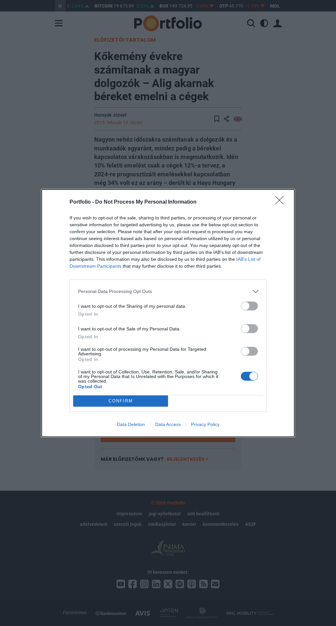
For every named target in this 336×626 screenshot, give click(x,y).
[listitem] (168, 291)
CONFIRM (121, 400)
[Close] (281, 202)
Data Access (168, 424)
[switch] (249, 306)
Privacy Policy (205, 424)
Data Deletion (131, 424)
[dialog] (168, 313)
